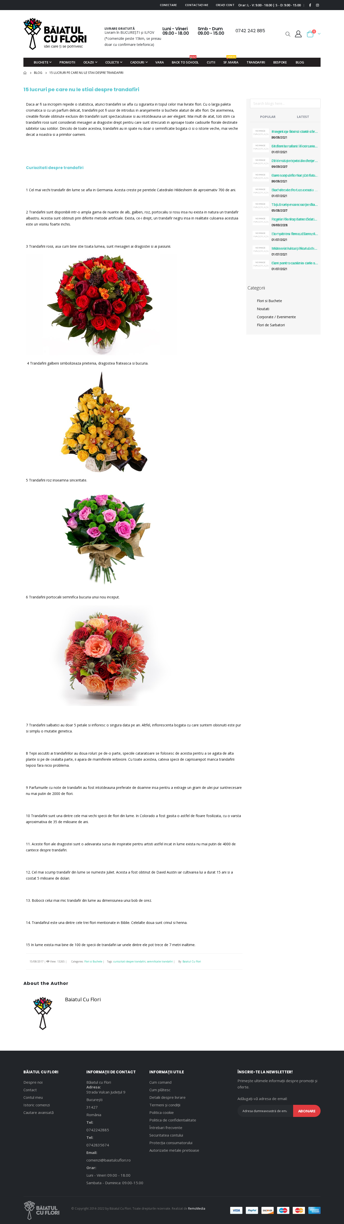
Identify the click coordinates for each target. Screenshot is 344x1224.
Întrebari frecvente (165, 1127)
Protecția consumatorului (170, 1142)
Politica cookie (161, 1112)
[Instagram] (317, 5)
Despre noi (33, 1082)
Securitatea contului (166, 1135)
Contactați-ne (196, 5)
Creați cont (225, 5)
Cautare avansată (38, 1112)
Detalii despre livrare (167, 1097)
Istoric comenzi (36, 1104)
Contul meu (33, 1097)
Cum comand (160, 1082)
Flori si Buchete (93, 961)
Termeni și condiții (164, 1104)
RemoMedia (196, 1208)
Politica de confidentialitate (172, 1119)
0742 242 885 (250, 30)
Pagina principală (25, 73)
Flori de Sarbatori (271, 325)
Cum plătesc (159, 1089)
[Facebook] (310, 5)
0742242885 (97, 1129)
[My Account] (298, 33)
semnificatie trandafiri (160, 961)
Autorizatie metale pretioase (174, 1150)
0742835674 (97, 1144)
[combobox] (285, 103)
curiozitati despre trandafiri (129, 961)
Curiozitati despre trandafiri (54, 167)
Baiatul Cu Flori (192, 961)
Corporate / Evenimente (276, 316)
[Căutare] (316, 104)
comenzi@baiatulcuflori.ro (108, 1160)
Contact (30, 1089)
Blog (38, 73)
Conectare (168, 5)
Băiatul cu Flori (98, 1082)
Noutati (263, 308)
